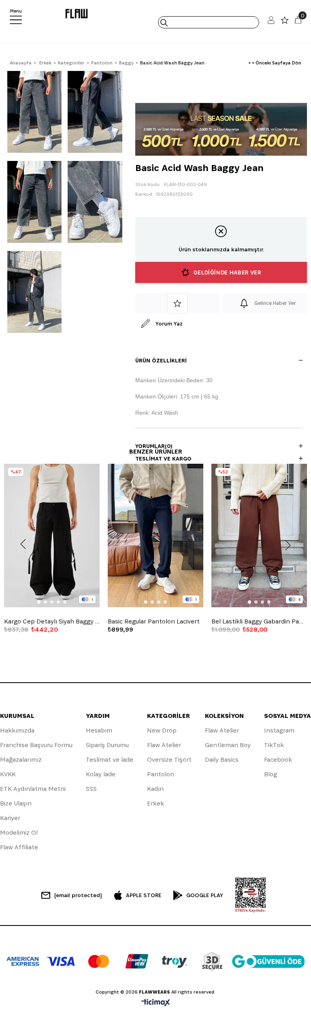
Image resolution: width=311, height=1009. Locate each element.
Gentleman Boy (228, 745)
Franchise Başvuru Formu (36, 745)
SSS (91, 788)
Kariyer (10, 818)
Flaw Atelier (164, 745)
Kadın (155, 788)
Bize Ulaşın (16, 803)
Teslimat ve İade (109, 759)
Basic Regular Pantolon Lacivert (154, 621)
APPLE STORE (143, 895)
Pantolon (160, 774)
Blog (270, 774)
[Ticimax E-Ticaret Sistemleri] (155, 1003)
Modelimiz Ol (19, 832)
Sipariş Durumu (107, 745)
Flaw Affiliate (19, 847)
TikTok (274, 745)
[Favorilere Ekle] (177, 303)
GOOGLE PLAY (204, 895)
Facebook (278, 759)
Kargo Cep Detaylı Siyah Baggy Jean (52, 621)
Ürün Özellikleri (161, 360)
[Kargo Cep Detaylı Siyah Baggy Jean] (52, 535)
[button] (38, 602)
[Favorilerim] (285, 22)
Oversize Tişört (169, 759)
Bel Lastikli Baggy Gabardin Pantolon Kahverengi (259, 621)
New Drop (162, 730)
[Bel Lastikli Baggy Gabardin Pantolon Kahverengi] (259, 535)
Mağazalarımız (21, 759)
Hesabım (99, 730)
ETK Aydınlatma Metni (33, 788)
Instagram (279, 730)
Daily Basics (222, 759)
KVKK (8, 774)
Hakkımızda (17, 730)
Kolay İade (100, 774)
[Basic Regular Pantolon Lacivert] (155, 535)
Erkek (155, 803)
